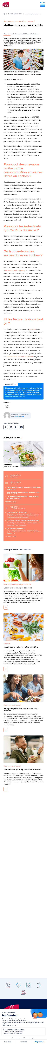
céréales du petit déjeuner (14, 270)
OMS (6, 406)
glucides (32, 329)
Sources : (6, 402)
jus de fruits (27, 97)
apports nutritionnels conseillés (20, 356)
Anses (7, 408)
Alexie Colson (19, 416)
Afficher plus (10, 501)
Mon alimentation (15, 14)
